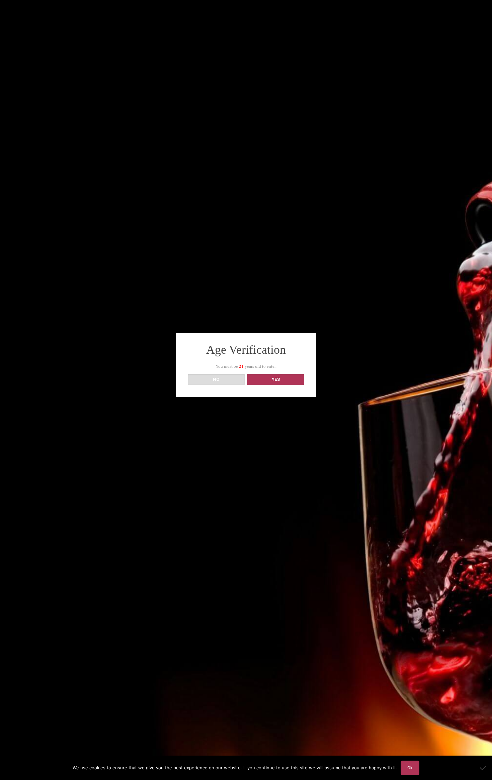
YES (276, 379)
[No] (483, 768)
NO (216, 379)
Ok (410, 767)
